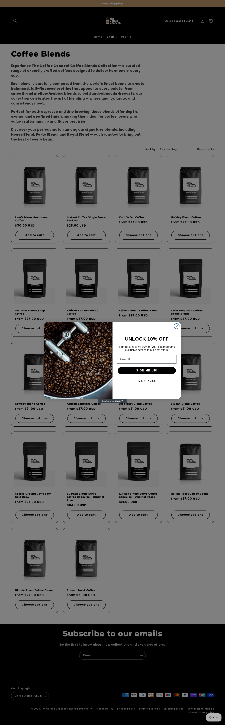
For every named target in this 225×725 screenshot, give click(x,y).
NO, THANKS (147, 381)
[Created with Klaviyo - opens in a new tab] (112, 401)
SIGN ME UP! (147, 370)
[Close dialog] (176, 326)
